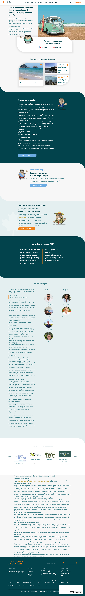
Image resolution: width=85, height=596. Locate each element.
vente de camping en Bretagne (41, 481)
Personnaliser (79, 592)
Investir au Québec (26, 228)
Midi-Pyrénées (47, 582)
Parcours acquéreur (27, 155)
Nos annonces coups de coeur (42, 59)
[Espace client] (70, 2)
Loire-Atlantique (26, 582)
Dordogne (61, 580)
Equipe (51, 2)
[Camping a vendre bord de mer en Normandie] (31, 71)
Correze (46, 580)
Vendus (45, 2)
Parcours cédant (38, 185)
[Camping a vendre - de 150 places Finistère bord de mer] (51, 68)
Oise (67, 582)
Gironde (9, 582)
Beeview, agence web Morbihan (57, 591)
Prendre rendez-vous (70, 563)
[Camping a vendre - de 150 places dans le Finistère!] (51, 80)
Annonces (26, 2)
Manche (39, 582)
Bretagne (39, 580)
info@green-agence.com (48, 573)
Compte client (52, 563)
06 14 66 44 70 (46, 571)
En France (44, 47)
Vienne (46, 585)
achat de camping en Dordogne (25, 481)
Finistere (68, 580)
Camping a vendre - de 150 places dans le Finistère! (62, 80)
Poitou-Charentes (33, 585)
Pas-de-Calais (11, 585)
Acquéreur (33, 2)
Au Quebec (58, 47)
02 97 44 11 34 (46, 570)
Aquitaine (17, 580)
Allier (9, 580)
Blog (56, 2)
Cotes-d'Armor (54, 580)
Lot (30, 582)
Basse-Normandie (33, 580)
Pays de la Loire (18, 585)
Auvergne (24, 580)
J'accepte (72, 592)
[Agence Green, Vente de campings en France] (7, 3)
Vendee (39, 585)
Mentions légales (34, 591)
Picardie (24, 585)
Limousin (17, 582)
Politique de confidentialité (44, 591)
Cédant (40, 2)
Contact (79, 2)
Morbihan (53, 582)
